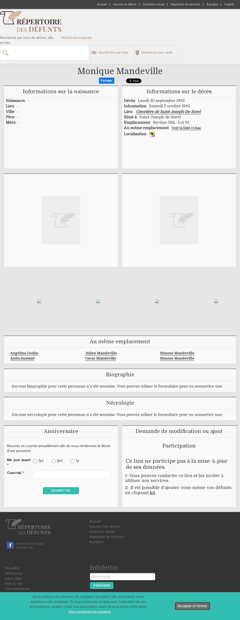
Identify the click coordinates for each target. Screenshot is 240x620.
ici (152, 492)
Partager (106, 80)
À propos (212, 4)
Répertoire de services (185, 4)
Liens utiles (13, 578)
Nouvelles (12, 568)
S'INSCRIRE (101, 585)
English (229, 4)
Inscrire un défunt (124, 4)
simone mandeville (177, 353)
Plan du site (14, 584)
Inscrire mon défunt (104, 526)
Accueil (102, 4)
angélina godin (24, 353)
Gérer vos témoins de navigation (90, 611)
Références (14, 573)
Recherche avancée (76, 38)
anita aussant (22, 358)
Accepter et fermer (192, 606)
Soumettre (61, 490)
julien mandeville (101, 353)
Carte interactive (17, 589)
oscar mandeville (100, 358)
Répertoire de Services (106, 537)
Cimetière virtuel (153, 4)
